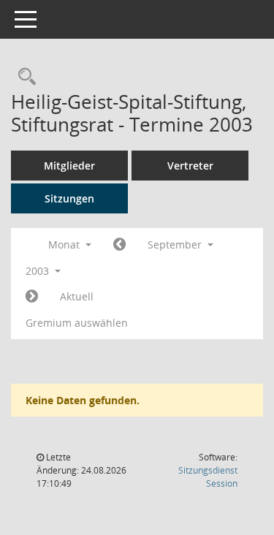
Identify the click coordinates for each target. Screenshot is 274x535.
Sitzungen (69, 198)
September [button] (176, 244)
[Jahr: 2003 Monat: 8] (119, 245)
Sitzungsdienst (207, 477)
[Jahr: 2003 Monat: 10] (32, 297)
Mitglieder (69, 165)
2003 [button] (39, 271)
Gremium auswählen (77, 323)
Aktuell (77, 296)
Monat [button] (65, 244)
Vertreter (190, 165)
